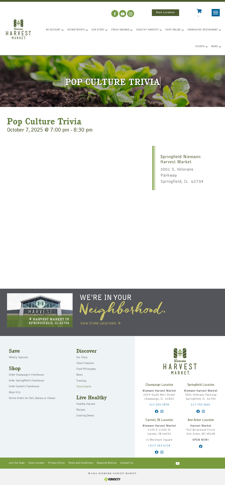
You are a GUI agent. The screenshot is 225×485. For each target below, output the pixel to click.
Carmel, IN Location (159, 420)
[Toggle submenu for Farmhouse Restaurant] (220, 30)
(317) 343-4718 (159, 445)
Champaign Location (159, 385)
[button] (114, 13)
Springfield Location (200, 385)
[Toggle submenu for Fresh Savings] (131, 30)
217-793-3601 (201, 404)
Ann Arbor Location (201, 420)
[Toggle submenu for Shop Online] (183, 30)
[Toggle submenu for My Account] (63, 30)
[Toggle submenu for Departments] (87, 30)
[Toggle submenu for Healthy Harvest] (161, 30)
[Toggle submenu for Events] (206, 47)
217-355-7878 (159, 404)
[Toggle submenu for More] (220, 47)
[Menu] (216, 12)
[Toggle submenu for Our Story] (106, 30)
